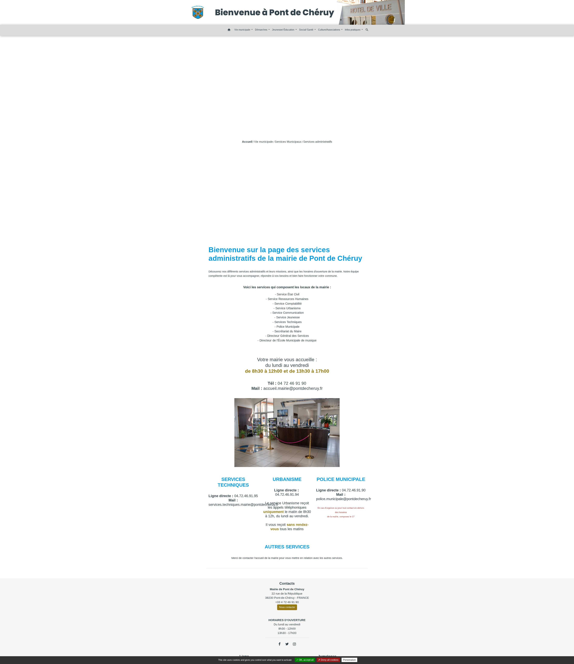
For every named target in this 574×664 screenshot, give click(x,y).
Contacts (287, 583)
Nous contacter (287, 607)
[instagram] (294, 644)
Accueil (247, 141)
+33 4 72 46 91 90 (287, 602)
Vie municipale (263, 141)
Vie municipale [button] (242, 29)
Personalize (349, 660)
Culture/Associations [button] (329, 29)
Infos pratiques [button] (353, 29)
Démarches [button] (261, 29)
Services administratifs (317, 141)
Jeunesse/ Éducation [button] (283, 29)
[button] (229, 30)
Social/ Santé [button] (306, 29)
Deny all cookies (329, 660)
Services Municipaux (288, 141)
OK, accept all (306, 660)
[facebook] (280, 644)
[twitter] (287, 644)
